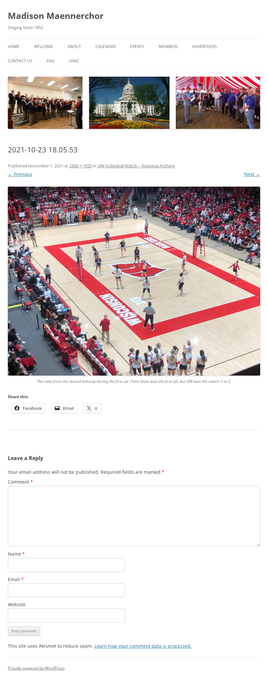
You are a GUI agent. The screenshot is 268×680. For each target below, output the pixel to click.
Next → (252, 174)
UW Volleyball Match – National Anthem (136, 166)
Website (16, 604)
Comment (20, 482)
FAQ (50, 61)
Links (74, 61)
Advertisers (204, 46)
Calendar (105, 46)
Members (168, 46)
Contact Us (20, 61)
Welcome (43, 46)
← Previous (20, 174)
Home (14, 46)
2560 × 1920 (80, 166)
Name (16, 554)
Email (16, 579)
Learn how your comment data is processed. (143, 646)
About (74, 46)
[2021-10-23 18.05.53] (134, 281)
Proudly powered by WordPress (36, 668)
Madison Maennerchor (56, 16)
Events (137, 46)
